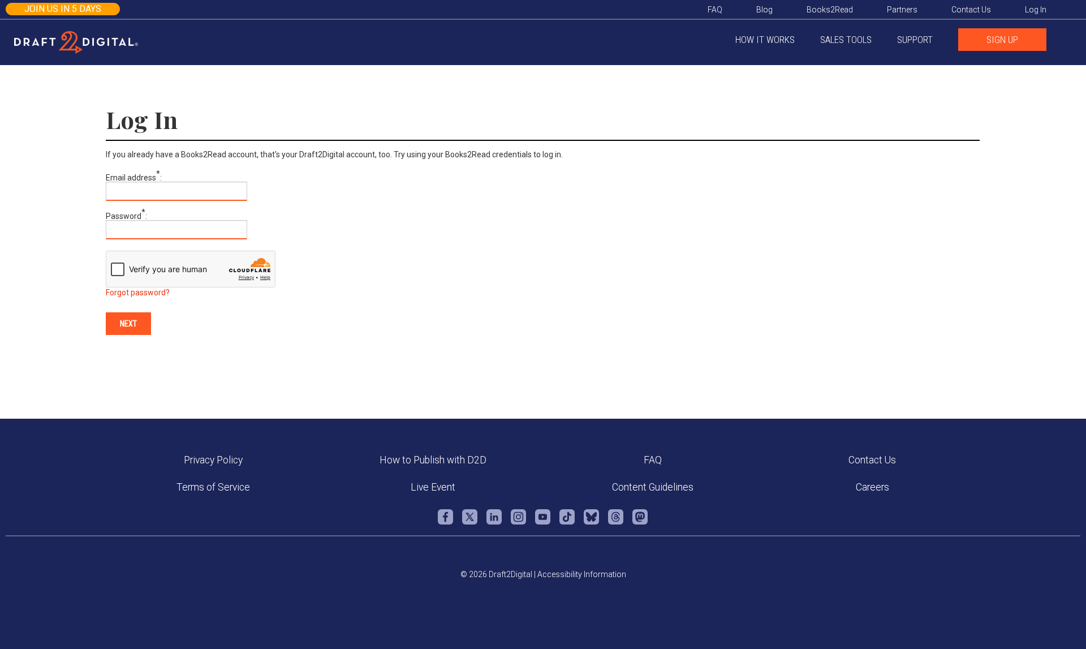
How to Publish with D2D (433, 460)
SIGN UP (1002, 39)
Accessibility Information (581, 574)
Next (128, 323)
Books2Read (830, 9)
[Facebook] (445, 522)
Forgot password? (138, 292)
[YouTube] (543, 522)
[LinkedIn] (494, 522)
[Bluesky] (591, 522)
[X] (470, 522)
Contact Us (872, 460)
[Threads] (616, 522)
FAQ (653, 460)
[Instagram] (518, 522)
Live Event (433, 487)
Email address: (134, 178)
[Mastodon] (640, 522)
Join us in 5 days (62, 8)
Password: (126, 216)
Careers (872, 487)
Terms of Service (213, 487)
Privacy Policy (213, 460)
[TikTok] (567, 522)
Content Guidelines (652, 487)
